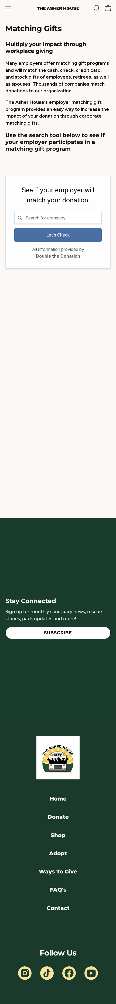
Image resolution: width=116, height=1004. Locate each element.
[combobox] (58, 218)
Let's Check (58, 235)
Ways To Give (58, 871)
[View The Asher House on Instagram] (25, 973)
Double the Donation (58, 256)
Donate (58, 817)
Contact (58, 908)
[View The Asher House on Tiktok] (47, 973)
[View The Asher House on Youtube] (91, 973)
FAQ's (58, 889)
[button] (96, 8)
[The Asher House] (58, 8)
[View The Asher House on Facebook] (69, 973)
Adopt (58, 853)
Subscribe (58, 632)
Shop (58, 835)
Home (58, 798)
